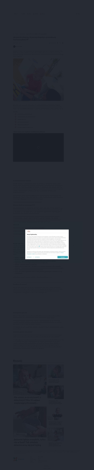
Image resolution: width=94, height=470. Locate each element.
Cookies (33, 253)
